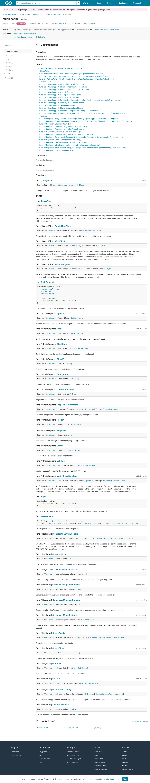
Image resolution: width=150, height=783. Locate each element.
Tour (40, 755)
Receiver (84, 348)
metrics (81, 523)
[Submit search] (78, 3)
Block (81, 185)
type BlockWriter (43, 71)
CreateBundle (59, 633)
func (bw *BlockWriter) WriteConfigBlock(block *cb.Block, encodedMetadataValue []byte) (76, 79)
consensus (44, 293)
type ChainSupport (44, 81)
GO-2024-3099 (11, 10)
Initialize (56, 678)
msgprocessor (46, 289)
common (56, 14)
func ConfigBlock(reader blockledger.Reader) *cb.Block (59, 68)
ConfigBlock (46, 180)
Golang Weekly (127, 769)
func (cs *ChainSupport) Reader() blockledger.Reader (61, 103)
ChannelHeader (101, 538)
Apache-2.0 (63, 23)
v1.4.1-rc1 (9, 23)
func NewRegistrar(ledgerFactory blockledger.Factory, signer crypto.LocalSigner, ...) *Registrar (78, 118)
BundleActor (122, 523)
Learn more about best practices (107, 30)
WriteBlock (60, 241)
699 (90, 23)
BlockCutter (62, 344)
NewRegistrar (47, 516)
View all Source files (138, 722)
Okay (125, 779)
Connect (126, 747)
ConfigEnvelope (106, 409)
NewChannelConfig (61, 689)
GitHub (124, 755)
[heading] (9, 3)
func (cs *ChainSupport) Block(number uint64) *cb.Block (63, 87)
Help (40, 762)
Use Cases (15, 752)
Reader (71, 185)
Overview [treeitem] (9, 56)
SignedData (88, 481)
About (97, 747)
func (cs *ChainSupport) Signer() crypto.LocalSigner (61, 108)
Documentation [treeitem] (11, 51)
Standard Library (73, 752)
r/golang (125, 762)
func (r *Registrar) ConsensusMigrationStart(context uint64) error (66, 134)
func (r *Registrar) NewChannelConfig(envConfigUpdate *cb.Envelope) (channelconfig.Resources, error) (82, 148)
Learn (99, 3)
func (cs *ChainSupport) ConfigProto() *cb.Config (60, 95)
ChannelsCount (59, 554)
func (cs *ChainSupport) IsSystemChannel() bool (59, 97)
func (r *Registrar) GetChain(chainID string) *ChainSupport (63, 142)
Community (137, 3)
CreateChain (58, 648)
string (69, 364)
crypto (43, 298)
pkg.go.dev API (72, 762)
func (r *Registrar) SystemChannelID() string (57, 150)
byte (104, 246)
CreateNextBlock (63, 226)
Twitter (124, 752)
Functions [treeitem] (9, 70)
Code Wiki (41, 37)
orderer (47, 14)
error (81, 318)
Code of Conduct (100, 769)
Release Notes (99, 762)
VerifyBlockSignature (67, 476)
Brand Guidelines (100, 766)
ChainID (60, 359)
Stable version (84, 30)
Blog (96, 755)
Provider (88, 523)
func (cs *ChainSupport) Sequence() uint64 (57, 105)
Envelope (87, 230)
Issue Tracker (99, 759)
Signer (60, 446)
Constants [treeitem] (9, 63)
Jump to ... (9, 45)
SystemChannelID (61, 704)
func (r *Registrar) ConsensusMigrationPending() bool (61, 132)
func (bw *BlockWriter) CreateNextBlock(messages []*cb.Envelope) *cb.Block (71, 73)
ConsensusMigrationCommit (66, 584)
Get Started (44, 747)
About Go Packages (74, 759)
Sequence (62, 430)
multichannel (67, 14)
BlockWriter (46, 201)
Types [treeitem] (8, 73)
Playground (43, 752)
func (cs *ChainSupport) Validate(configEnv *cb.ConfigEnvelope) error (68, 111)
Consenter (96, 683)
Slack (124, 759)
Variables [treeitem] (9, 66)
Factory (79, 521)
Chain (51, 293)
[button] (15, 30)
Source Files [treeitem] (10, 78)
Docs (109, 3)
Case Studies (16, 755)
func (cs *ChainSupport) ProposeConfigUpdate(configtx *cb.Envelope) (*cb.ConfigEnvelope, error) (80, 100)
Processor (56, 289)
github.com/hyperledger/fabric (31, 14)
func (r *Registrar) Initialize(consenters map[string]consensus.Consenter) (69, 145)
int (70, 559)
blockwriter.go (42, 727)
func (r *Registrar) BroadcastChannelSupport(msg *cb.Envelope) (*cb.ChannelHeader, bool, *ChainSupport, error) (86, 121)
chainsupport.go (71, 727)
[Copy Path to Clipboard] (74, 15)
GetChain (56, 663)
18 (76, 23)
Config (76, 379)
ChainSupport (47, 282)
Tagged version (66, 30)
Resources (116, 637)
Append (60, 313)
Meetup (125, 766)
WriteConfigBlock (63, 264)
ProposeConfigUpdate (67, 405)
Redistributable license (44, 30)
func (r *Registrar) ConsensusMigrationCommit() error (61, 129)
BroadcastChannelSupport (65, 534)
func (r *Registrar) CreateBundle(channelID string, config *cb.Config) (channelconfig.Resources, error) (81, 137)
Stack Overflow (44, 759)
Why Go (86, 3)
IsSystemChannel (65, 389)
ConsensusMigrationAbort (65, 569)
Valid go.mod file (22, 30)
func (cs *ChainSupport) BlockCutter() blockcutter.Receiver (64, 89)
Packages (123, 3)
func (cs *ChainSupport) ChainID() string (56, 92)
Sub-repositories (73, 755)
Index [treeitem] (8, 59)
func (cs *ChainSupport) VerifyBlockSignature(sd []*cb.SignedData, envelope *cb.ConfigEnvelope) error (82, 113)
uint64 (72, 333)
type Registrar (42, 116)
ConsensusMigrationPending (66, 600)
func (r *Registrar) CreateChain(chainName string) (60, 140)
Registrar (45, 496)
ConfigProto (63, 374)
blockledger (63, 185)
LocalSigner (51, 298)
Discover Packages (9, 14)
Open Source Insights (24, 37)
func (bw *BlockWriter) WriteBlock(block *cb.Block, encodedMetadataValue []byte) (73, 76)
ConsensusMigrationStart (64, 615)
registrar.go (97, 727)
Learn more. (115, 779)
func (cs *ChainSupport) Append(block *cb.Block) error (62, 84)
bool (75, 394)
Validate (61, 461)
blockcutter (75, 348)
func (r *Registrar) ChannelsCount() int (55, 124)
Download (98, 752)
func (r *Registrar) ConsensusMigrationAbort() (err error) (63, 126)
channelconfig (111, 523)
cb (77, 185)
